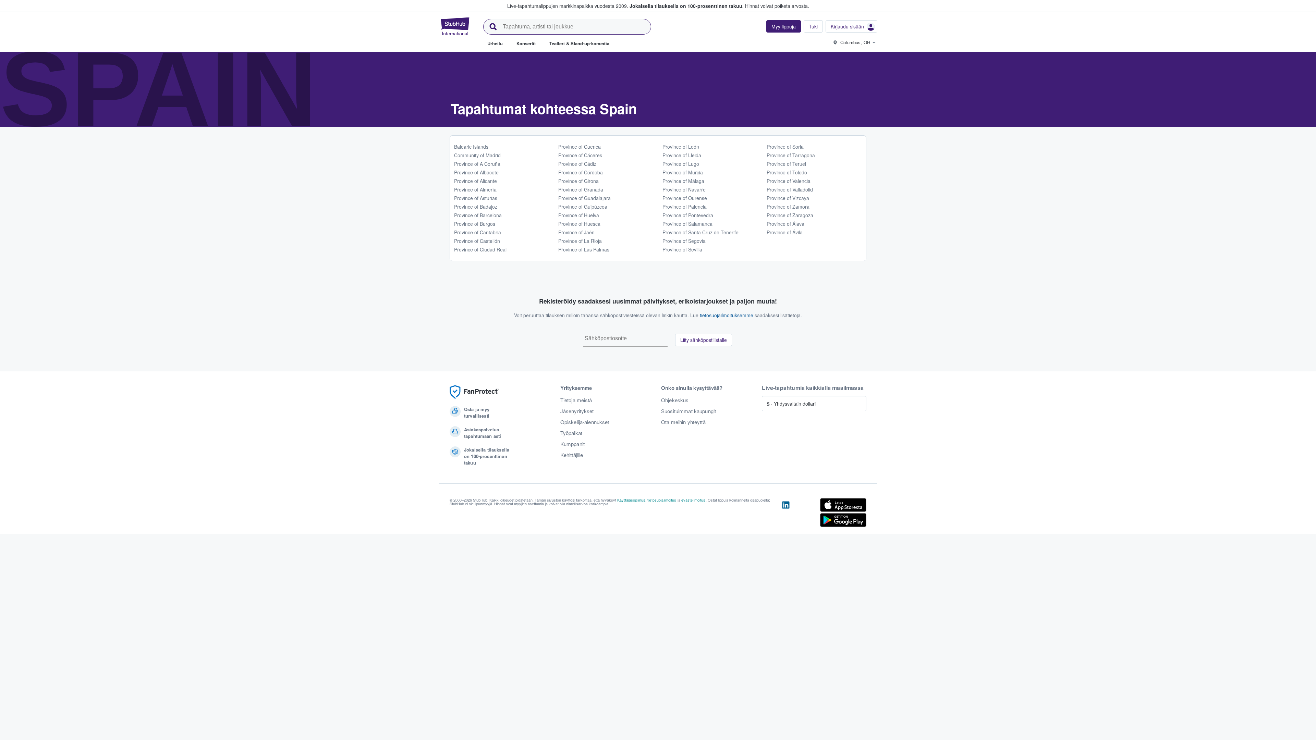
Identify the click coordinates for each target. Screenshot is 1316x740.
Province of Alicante (475, 180)
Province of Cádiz (577, 163)
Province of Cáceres (580, 155)
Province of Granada (580, 189)
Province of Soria (785, 146)
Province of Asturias (475, 198)
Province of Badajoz (475, 206)
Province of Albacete (476, 172)
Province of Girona (578, 180)
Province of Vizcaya (788, 198)
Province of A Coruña (477, 163)
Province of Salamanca (687, 223)
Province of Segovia (684, 240)
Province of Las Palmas (583, 249)
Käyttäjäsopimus (631, 500)
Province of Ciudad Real (480, 249)
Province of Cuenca (579, 146)
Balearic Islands (471, 146)
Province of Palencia (684, 206)
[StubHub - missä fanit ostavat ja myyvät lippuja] (455, 26)
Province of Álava (785, 223)
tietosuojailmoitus (662, 500)
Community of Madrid (477, 155)
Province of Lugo (680, 163)
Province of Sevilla (682, 249)
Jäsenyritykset (577, 411)
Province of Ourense (684, 198)
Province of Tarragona (791, 155)
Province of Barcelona (478, 215)
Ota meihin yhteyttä (683, 422)
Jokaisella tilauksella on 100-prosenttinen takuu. (687, 5)
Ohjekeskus (675, 400)
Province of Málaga (683, 180)
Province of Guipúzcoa (582, 206)
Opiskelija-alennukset (584, 422)
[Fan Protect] (474, 392)
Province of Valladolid (790, 189)
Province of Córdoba (580, 172)
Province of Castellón (477, 240)
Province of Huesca (579, 223)
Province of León (680, 146)
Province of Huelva (578, 215)
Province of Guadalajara (584, 198)
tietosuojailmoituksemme (726, 315)
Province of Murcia (682, 172)
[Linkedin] (786, 514)
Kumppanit (572, 444)
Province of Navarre (684, 189)
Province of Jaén (576, 232)
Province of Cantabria (477, 232)
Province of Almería (475, 189)
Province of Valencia (789, 180)
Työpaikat (571, 433)
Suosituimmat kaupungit (688, 411)
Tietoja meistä (576, 400)
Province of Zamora (788, 206)
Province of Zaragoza (790, 215)
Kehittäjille (571, 455)
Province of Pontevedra (687, 215)
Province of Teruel (786, 163)
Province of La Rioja (580, 240)
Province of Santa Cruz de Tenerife (700, 232)
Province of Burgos (474, 223)
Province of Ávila (785, 232)
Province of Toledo (787, 172)
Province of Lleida (681, 155)
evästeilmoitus (693, 500)
